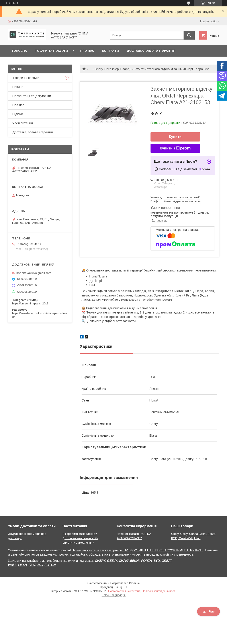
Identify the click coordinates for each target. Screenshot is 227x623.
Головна (19, 50)
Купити (175, 137)
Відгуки (17, 114)
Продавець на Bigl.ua (113, 587)
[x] (86, 337)
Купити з (167, 148)
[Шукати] (189, 35)
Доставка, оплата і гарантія (151, 50)
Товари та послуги (51, 50)
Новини (17, 87)
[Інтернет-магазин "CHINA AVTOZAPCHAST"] (27, 39)
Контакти (110, 50)
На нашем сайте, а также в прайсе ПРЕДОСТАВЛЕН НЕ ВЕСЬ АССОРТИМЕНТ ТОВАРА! (137, 550)
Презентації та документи (31, 96)
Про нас (87, 50)
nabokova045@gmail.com (33, 272)
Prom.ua (134, 583)
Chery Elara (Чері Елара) (113, 69)
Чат (212, 611)
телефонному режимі (156, 299)
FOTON (50, 565)
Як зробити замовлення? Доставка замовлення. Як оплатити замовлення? (80, 538)
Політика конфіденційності (159, 591)
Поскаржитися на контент (124, 591)
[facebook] (82, 337)
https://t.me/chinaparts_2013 (30, 303)
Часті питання (22, 123)
